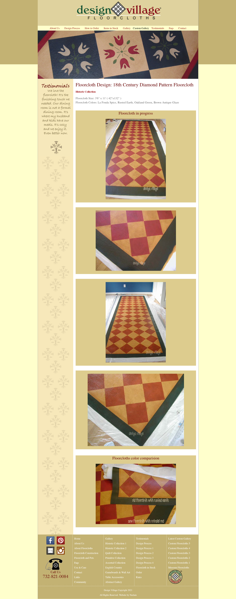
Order (139, 572)
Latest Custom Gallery (179, 538)
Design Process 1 (144, 548)
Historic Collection (86, 91)
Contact (78, 572)
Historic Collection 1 (115, 543)
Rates (139, 577)
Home (77, 538)
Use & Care (80, 567)
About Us (79, 543)
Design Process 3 (144, 557)
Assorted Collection (115, 562)
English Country (113, 567)
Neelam (133, 594)
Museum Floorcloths (178, 567)
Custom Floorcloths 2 (179, 557)
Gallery (109, 538)
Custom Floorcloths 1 (179, 562)
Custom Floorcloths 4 (179, 548)
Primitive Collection (115, 557)
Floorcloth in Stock (145, 567)
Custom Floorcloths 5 (179, 543)
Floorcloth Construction (86, 553)
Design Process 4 (144, 562)
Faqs (76, 562)
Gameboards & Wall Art (117, 572)
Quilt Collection (113, 553)
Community (80, 582)
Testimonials (142, 538)
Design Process (144, 543)
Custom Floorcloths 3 (179, 553)
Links (77, 577)
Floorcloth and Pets (84, 557)
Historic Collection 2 (115, 548)
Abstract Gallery (113, 582)
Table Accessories (114, 577)
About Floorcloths (83, 548)
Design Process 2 (144, 553)
